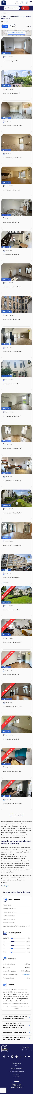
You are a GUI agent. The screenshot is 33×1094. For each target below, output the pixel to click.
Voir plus (6, 886)
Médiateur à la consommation (16, 1071)
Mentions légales (16, 1063)
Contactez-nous (27, 1050)
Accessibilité (16, 1077)
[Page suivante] (18, 815)
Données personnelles (16, 1068)
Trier (27, 26)
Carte (13, 26)
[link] (16, 33)
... (1, 13)
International (16, 1074)
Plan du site (25, 1047)
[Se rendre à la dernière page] (21, 815)
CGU (16, 1066)
